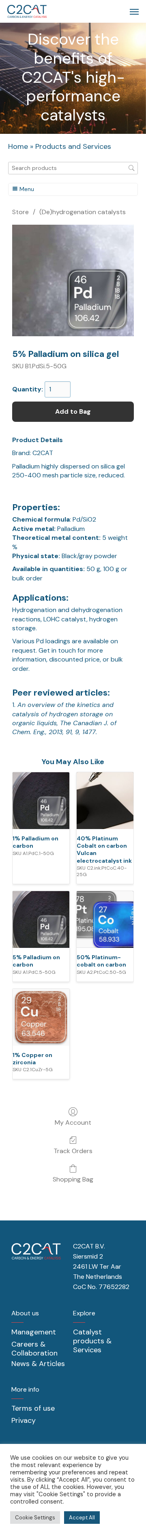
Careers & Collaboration (34, 1349)
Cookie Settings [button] (35, 1517)
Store (20, 212)
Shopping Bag (73, 1179)
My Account (73, 1122)
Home (18, 146)
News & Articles (38, 1363)
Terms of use (33, 1408)
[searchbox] (73, 168)
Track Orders (73, 1151)
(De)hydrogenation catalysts (82, 212)
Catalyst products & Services (92, 1341)
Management (33, 1332)
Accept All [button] (82, 1517)
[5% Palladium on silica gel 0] (73, 280)
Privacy (23, 1420)
